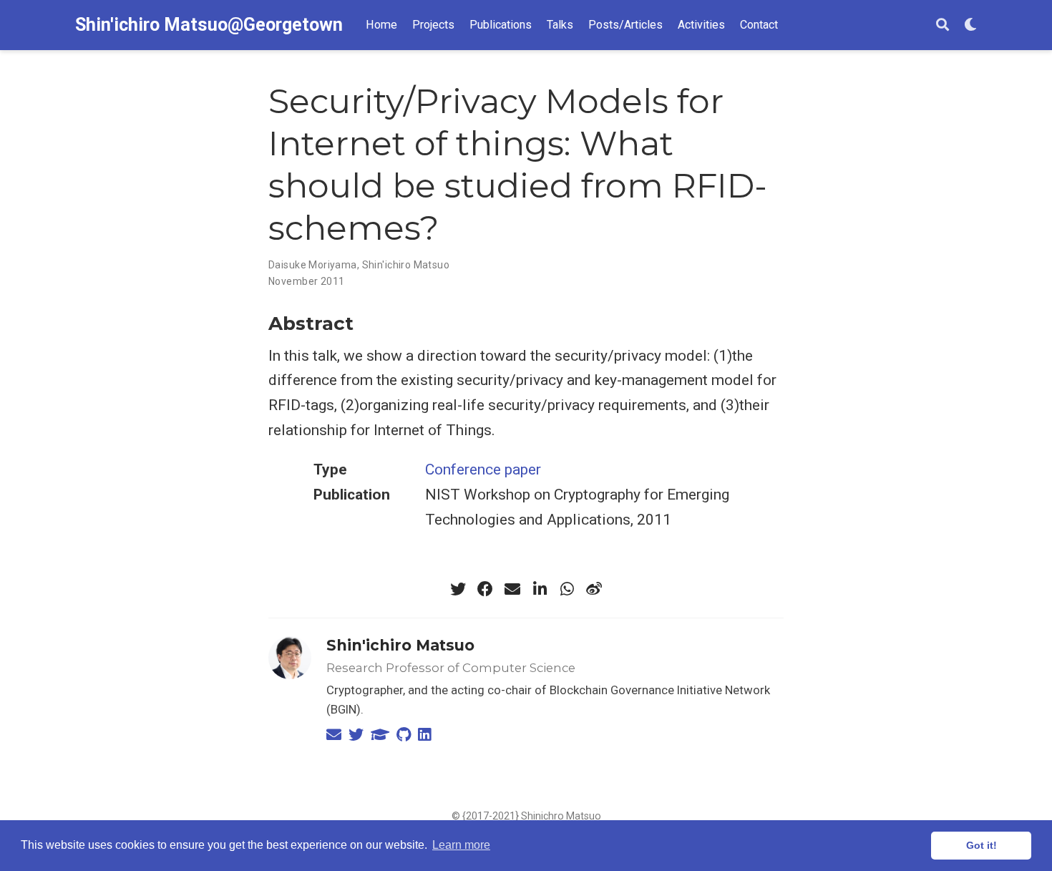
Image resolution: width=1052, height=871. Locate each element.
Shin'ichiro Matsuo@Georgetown (209, 24)
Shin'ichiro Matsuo (400, 645)
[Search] (942, 25)
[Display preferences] (970, 25)
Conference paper (483, 469)
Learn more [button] (461, 845)
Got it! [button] (981, 845)
